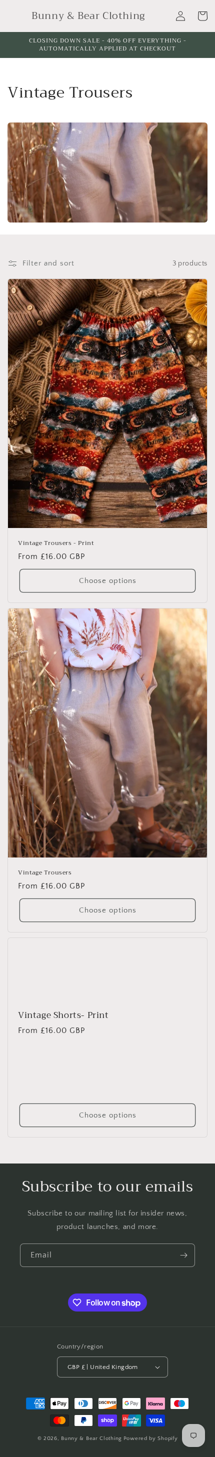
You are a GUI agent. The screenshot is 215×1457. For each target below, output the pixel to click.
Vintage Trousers (45, 873)
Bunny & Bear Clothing (91, 1439)
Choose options (107, 580)
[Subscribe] (183, 1255)
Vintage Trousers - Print (56, 544)
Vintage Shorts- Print (63, 1015)
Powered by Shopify (151, 1439)
